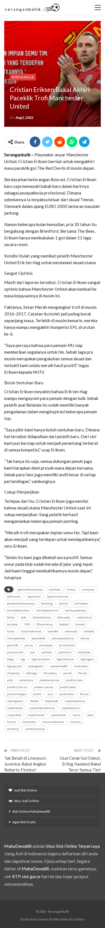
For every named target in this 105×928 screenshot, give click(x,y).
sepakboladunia (75, 701)
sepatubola (14, 714)
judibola (46, 652)
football (64, 624)
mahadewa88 (58, 666)
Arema (71, 589)
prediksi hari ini (17, 687)
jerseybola (46, 645)
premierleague (17, 694)
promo (37, 694)
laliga (10, 659)
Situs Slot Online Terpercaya (73, 846)
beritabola (81, 603)
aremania (88, 589)
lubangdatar (36, 666)
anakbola (54, 589)
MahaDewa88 (18, 846)
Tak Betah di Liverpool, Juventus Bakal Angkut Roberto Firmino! (25, 763)
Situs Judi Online (26, 801)
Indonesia (71, 631)
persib (67, 673)
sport (90, 714)
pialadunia (26, 680)
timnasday (29, 721)
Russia (84, 694)
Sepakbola (51, 701)
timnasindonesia (53, 721)
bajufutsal (34, 596)
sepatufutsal (36, 714)
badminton (14, 596)
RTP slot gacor (26, 876)
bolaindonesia (42, 617)
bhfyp (11, 617)
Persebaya (50, 673)
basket (63, 603)
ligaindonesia (65, 659)
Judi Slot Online (25, 790)
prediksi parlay (43, 687)
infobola (89, 631)
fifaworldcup (45, 624)
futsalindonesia (31, 631)
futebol (80, 624)
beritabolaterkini (47, 610)
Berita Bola (23, 77)
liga (22, 659)
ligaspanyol (14, 666)
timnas (11, 721)
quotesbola (66, 694)
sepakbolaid (15, 708)
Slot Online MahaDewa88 (31, 811)
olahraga (31, 673)
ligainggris (87, 659)
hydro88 (53, 631)
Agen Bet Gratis (24, 822)
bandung (47, 603)
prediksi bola (74, 680)
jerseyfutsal (67, 645)
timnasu (75, 721)
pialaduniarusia (49, 680)
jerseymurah (15, 652)
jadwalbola (38, 638)
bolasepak (63, 617)
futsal (11, 631)
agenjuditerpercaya (30, 589)
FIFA (27, 624)
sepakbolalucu (70, 708)
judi (32, 652)
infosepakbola (16, 638)
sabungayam (15, 701)
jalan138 (12, 645)
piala (10, 680)
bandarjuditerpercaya (21, 603)
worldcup (13, 728)
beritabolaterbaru (18, 610)
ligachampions (41, 659)
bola (23, 617)
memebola (81, 666)
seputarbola (58, 714)
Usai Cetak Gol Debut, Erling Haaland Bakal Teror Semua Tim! (80, 763)
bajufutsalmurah (58, 596)
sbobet (34, 701)
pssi (50, 694)
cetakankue (84, 617)
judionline (64, 652)
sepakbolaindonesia (42, 708)
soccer (76, 714)
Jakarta (85, 638)
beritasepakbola (75, 610)
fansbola (12, 624)
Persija (82, 673)
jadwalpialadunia (63, 638)
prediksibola (68, 687)
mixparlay (13, 673)
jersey (29, 645)
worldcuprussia (35, 728)
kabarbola (84, 652)
